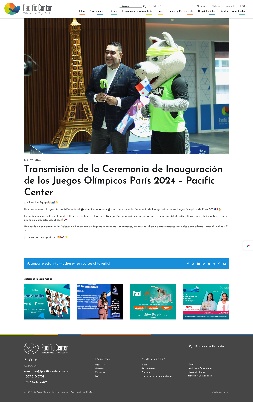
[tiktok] (159, 6)
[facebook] (149, 6)
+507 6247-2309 (35, 382)
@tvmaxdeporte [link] (117, 209)
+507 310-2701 (34, 376)
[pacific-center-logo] (28, 4)
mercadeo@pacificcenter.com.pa (46, 371)
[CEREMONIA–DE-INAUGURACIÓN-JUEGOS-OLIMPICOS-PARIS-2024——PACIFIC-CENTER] (126, 86)
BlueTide (90, 392)
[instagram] (154, 6)
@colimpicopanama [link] (93, 209)
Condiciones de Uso (220, 392)
